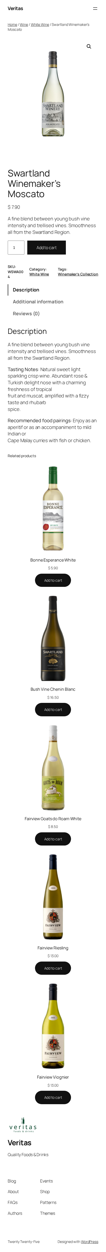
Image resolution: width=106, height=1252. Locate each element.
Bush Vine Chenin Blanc (53, 689)
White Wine (40, 24)
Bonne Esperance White (53, 560)
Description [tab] (26, 289)
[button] (89, 46)
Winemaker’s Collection (78, 274)
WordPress (89, 1241)
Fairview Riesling (53, 948)
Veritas (15, 8)
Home (12, 24)
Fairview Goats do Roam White (53, 818)
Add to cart (47, 247)
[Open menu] (95, 8)
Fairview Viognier (53, 1077)
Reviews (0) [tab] (26, 313)
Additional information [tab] (38, 301)
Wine (24, 24)
